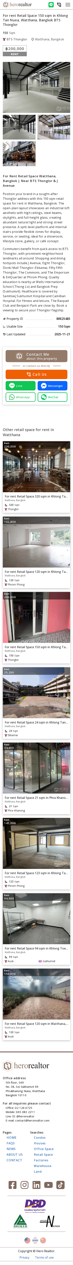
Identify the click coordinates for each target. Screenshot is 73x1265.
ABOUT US (15, 1154)
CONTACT (14, 1160)
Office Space (44, 1149)
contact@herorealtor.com (32, 1120)
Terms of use (44, 1257)
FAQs (11, 1143)
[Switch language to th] (35, 1240)
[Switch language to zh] (43, 1240)
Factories (41, 1160)
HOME (11, 1137)
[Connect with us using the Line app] (51, 4)
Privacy (24, 1257)
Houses (40, 1143)
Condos (40, 1137)
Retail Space (43, 1154)
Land (38, 1171)
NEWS (11, 1149)
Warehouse (42, 1166)
